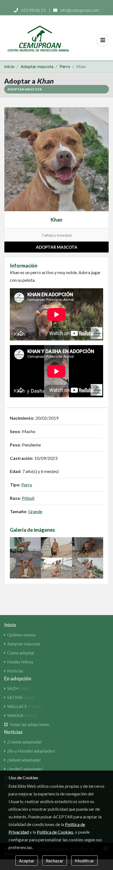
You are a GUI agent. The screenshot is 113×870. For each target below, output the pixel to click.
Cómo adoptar (21, 652)
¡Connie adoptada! (24, 741)
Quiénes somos (21, 634)
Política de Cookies (55, 831)
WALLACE (24, 706)
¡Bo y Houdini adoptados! (31, 750)
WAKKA (22, 715)
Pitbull (28, 498)
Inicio (9, 66)
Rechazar (54, 860)
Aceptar (26, 860)
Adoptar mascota (37, 66)
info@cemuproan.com (79, 10)
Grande (35, 511)
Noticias (15, 670)
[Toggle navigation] (103, 40)
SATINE (21, 697)
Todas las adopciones (29, 724)
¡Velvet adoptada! (24, 759)
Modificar (84, 860)
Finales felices (20, 661)
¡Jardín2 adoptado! (25, 768)
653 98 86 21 (33, 10)
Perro (65, 66)
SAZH (19, 688)
